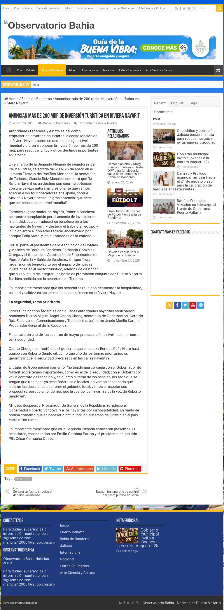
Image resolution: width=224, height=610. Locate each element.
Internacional (85, 8)
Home (13, 99)
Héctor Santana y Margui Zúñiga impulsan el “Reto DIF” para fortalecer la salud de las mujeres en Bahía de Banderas (125, 170)
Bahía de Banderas (48, 8)
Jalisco (68, 8)
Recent (160, 103)
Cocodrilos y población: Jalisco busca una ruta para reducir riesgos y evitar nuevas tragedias (196, 136)
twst (36, 85)
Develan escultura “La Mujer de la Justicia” (123, 253)
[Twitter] (184, 8)
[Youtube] (189, 8)
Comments (163, 112)
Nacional (103, 8)
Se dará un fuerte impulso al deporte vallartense (32, 492)
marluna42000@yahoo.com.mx (29, 542)
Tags (193, 103)
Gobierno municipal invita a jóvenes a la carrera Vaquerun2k (193, 158)
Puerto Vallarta (23, 8)
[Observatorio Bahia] (49, 24)
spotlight (24, 479)
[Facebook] (180, 8)
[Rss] (176, 8)
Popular (177, 103)
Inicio (6, 8)
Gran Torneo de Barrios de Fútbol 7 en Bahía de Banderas (124, 214)
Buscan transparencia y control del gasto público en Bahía (117, 492)
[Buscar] (219, 8)
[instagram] (193, 8)
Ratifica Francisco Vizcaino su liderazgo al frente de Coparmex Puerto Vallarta (196, 207)
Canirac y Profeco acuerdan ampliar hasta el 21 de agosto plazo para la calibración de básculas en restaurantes (184, 181)
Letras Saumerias (123, 8)
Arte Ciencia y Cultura (152, 8)
